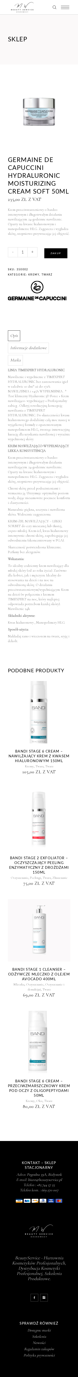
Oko (39, 1101)
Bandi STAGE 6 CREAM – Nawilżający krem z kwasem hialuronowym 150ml (39, 756)
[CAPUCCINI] (37, 291)
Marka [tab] (15, 360)
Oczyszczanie (19, 878)
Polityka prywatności (39, 1355)
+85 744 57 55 (46, 1185)
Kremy (33, 274)
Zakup (56, 253)
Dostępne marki (39, 1330)
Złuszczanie (59, 878)
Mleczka (19, 984)
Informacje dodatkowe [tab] (28, 347)
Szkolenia (39, 1336)
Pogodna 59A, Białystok (44, 1174)
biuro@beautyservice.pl (45, 1179)
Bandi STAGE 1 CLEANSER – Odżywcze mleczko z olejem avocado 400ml (39, 974)
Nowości (39, 1342)
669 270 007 (49, 1190)
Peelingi (35, 878)
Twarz (47, 274)
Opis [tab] (14, 335)
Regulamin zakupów (39, 1349)
